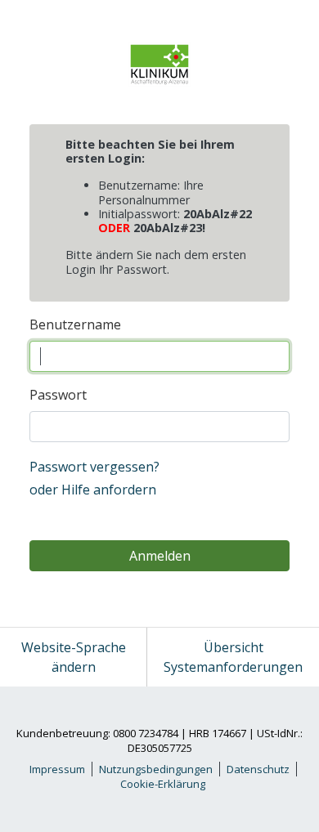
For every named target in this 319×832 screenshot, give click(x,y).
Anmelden (160, 556)
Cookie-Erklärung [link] (162, 783)
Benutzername (75, 324)
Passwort (58, 395)
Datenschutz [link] (258, 769)
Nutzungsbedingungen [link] (156, 769)
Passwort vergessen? (94, 467)
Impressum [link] (57, 769)
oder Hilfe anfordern (92, 490)
